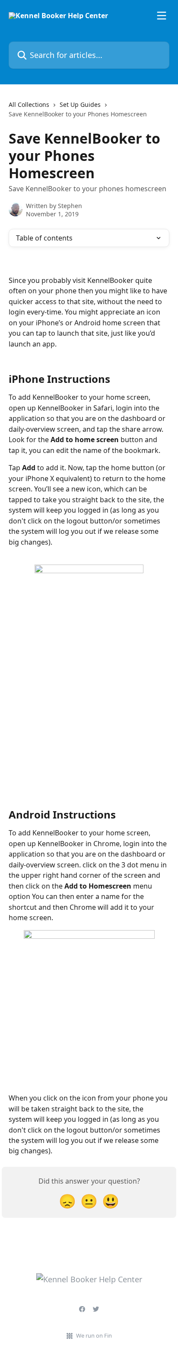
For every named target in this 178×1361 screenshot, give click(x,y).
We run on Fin (94, 1335)
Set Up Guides (80, 104)
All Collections (29, 104)
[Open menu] (161, 15)
